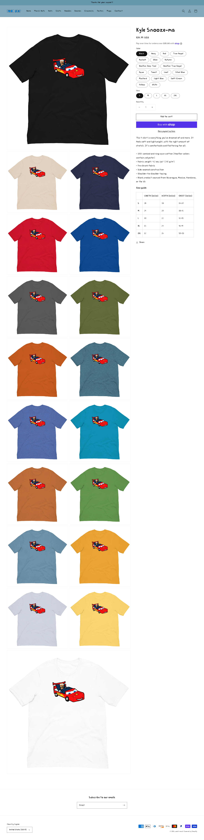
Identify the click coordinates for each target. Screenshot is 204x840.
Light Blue (159, 79)
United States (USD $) (18, 830)
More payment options (166, 131)
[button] (183, 11)
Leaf (166, 72)
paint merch (179, 831)
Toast (154, 72)
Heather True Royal (172, 66)
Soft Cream (176, 79)
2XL (175, 96)
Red (164, 54)
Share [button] (141, 242)
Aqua (141, 72)
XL (165, 96)
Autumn (168, 60)
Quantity (140, 102)
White (154, 85)
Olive (155, 60)
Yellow (142, 85)
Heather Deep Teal (147, 66)
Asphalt (142, 60)
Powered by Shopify (190, 831)
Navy (153, 54)
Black (141, 54)
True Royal (178, 54)
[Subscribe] (124, 805)
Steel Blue (180, 72)
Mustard (143, 79)
